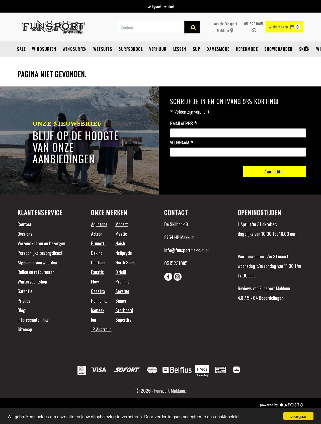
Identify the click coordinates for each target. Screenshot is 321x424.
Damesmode (218, 49)
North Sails (125, 262)
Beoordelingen (271, 297)
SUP (196, 49)
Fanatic (97, 271)
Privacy (24, 300)
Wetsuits (102, 49)
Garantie (25, 290)
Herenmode (247, 49)
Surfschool (131, 49)
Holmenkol (100, 300)
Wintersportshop (32, 281)
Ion (93, 319)
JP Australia (101, 329)
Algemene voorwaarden (37, 262)
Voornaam (182, 142)
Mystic (121, 233)
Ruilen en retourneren (36, 271)
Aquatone (99, 223)
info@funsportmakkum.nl (186, 249)
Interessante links (33, 319)
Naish (120, 243)
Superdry (123, 319)
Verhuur (158, 49)
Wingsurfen (75, 49)
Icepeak (97, 309)
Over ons (25, 233)
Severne (122, 290)
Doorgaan (298, 416)
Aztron (96, 233)
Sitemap (25, 329)
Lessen (179, 49)
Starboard (124, 309)
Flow (95, 281)
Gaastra (98, 290)
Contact (25, 223)
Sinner (120, 300)
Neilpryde (123, 252)
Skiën (304, 49)
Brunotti (98, 243)
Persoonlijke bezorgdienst (40, 252)
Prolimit (122, 281)
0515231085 (253, 23)
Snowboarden (278, 49)
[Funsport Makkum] (53, 27)
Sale (21, 49)
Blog (22, 309)
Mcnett (121, 223)
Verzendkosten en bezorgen (41, 243)
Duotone (98, 262)
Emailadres (183, 123)
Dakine (97, 252)
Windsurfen (44, 49)
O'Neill (120, 271)
